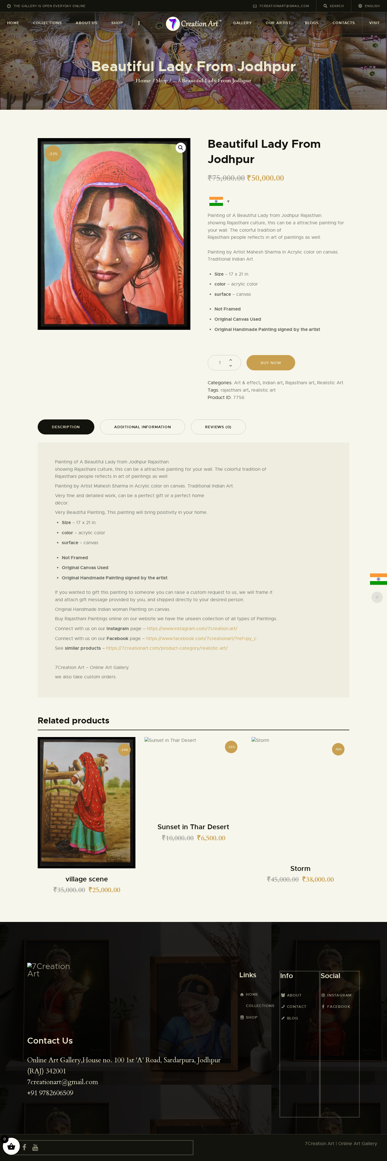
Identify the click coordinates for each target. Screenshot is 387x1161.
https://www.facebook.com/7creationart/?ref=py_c (201, 638)
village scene (86, 879)
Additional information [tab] (142, 427)
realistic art (263, 390)
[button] (181, 148)
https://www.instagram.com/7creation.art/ (192, 629)
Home (143, 80)
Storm (300, 869)
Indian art (273, 383)
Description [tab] (66, 427)
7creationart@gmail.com (62, 1082)
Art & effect (247, 383)
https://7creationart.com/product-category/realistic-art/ (167, 648)
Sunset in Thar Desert (193, 827)
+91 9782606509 (50, 1093)
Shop (162, 80)
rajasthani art (235, 390)
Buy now (271, 362)
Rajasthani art (299, 383)
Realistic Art (330, 383)
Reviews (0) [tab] (218, 427)
